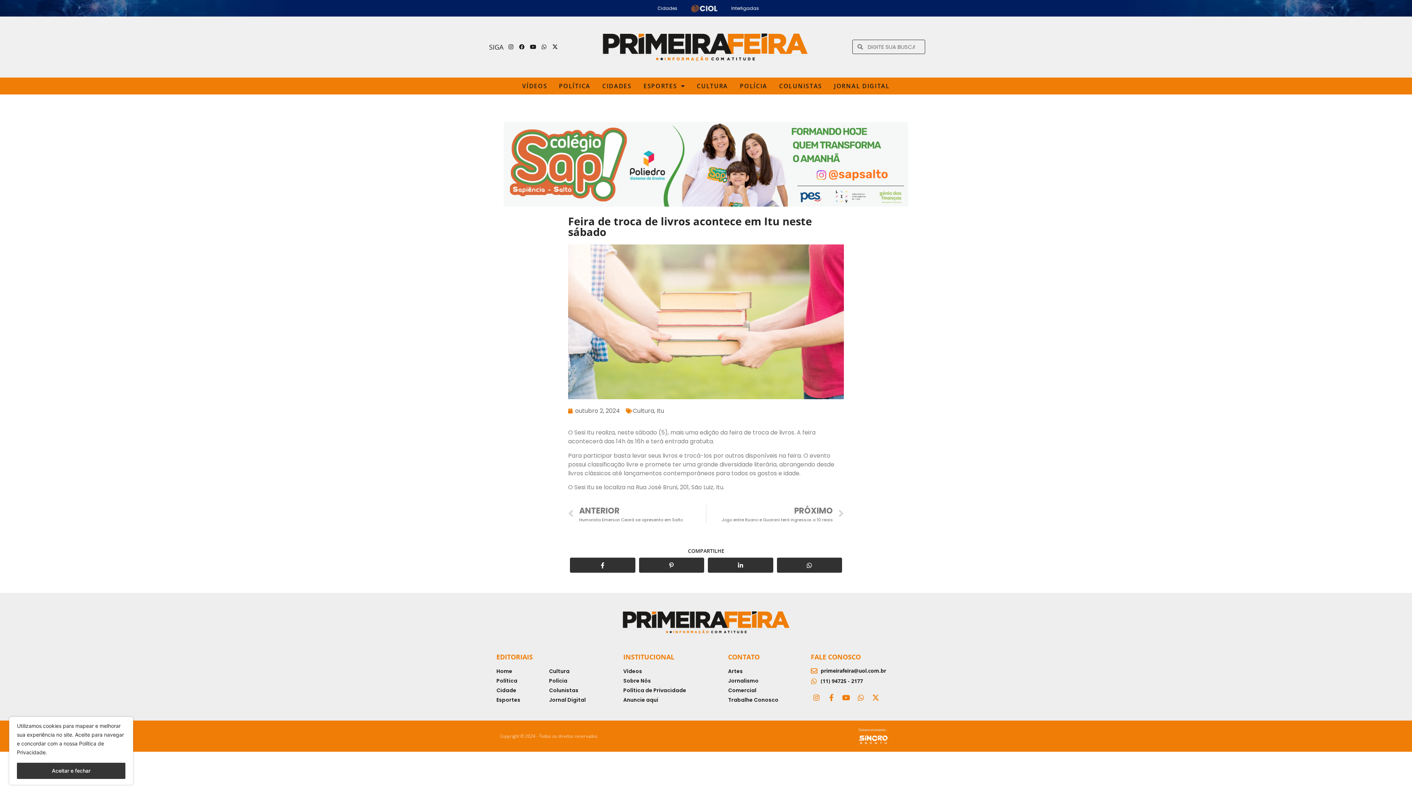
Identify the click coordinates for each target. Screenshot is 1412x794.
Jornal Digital (862, 86)
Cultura (712, 86)
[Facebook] (522, 47)
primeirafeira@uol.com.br (853, 670)
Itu (660, 411)
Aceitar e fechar (71, 771)
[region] (71, 751)
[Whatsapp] (544, 47)
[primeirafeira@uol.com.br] (814, 671)
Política (575, 86)
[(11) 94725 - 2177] (814, 681)
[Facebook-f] (831, 697)
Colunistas (800, 86)
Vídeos (534, 86)
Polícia (753, 86)
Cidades (617, 86)
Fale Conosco (836, 656)
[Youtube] (533, 47)
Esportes (660, 86)
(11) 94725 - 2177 (842, 680)
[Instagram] (511, 47)
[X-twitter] (555, 47)
